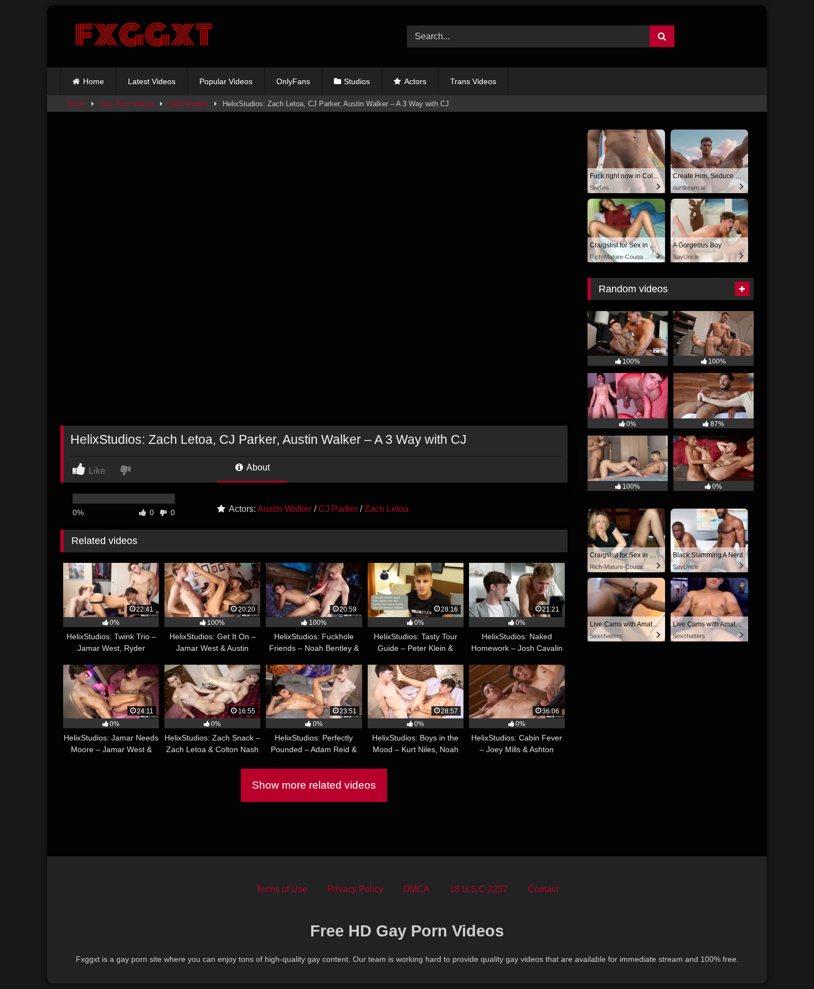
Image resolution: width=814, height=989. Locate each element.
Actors (415, 81)
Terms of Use (281, 889)
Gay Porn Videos (127, 104)
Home (93, 81)
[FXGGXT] (143, 36)
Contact (543, 889)
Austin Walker (284, 509)
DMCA (416, 889)
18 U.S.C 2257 (479, 889)
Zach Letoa (386, 509)
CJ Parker (338, 509)
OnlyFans (293, 81)
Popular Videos (226, 81)
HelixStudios (188, 104)
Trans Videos (473, 81)
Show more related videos (314, 785)
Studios (357, 81)
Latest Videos (152, 81)
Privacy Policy (355, 889)
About (257, 467)
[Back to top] (779, 956)
